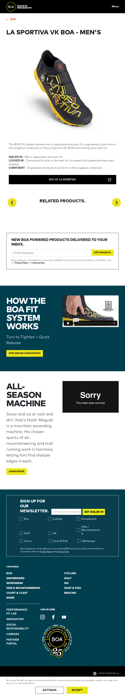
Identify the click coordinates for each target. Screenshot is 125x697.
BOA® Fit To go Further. (26, 6)
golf (67, 578)
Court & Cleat (17, 593)
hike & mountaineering (23, 588)
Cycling (70, 573)
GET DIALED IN (93, 512)
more (10, 598)
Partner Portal (12, 641)
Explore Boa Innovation (25, 353)
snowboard (15, 578)
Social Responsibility (14, 626)
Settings (49, 690)
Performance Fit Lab (14, 611)
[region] (62, 687)
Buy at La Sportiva (62, 179)
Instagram (42, 617)
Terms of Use (38, 263)
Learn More (16, 471)
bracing (70, 593)
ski (66, 583)
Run (13, 19)
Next (116, 202)
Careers (12, 634)
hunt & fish (72, 588)
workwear (14, 583)
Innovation (14, 619)
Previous (12, 202)
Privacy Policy (21, 263)
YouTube (64, 617)
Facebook (53, 617)
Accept (77, 690)
